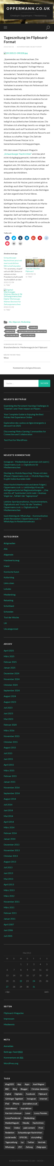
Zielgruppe (41, 1147)
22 (21, 981)
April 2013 (9, 884)
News (7, 1128)
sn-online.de (12, 335)
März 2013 (9, 890)
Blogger (24, 1089)
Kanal (23, 327)
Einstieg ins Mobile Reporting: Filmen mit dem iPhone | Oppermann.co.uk (25, 474)
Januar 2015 (9, 781)
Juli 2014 (8, 804)
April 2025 (9, 650)
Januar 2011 (9, 918)
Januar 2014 (9, 838)
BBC (7, 1089)
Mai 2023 (8, 719)
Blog (15, 1089)
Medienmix (9, 1024)
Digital (8, 1094)
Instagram (31, 1099)
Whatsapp (9, 1147)
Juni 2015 (8, 759)
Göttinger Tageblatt (14, 1099)
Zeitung (29, 1147)
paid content (29, 1128)
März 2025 (9, 656)
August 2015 (10, 747)
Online (17, 1128)
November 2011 (12, 901)
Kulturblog (9, 577)
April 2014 (9, 821)
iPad (7, 1104)
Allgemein (16, 322)
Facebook (30, 1094)
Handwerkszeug (11, 560)
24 (34, 981)
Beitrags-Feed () (13, 1051)
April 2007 (9, 924)
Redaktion (9, 1132)
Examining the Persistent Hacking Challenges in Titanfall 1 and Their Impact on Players (26, 407)
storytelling (36, 1137)
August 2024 (10, 696)
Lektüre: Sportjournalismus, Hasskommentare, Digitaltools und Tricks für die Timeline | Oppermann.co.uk (25, 504)
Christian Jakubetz (39, 1089)
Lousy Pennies (40, 1113)
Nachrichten (38, 1123)
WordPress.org (11, 1063)
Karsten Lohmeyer (13, 1113)
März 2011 (9, 907)
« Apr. (7, 992)
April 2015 (9, 764)
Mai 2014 (8, 816)
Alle (10, 322)
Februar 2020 (10, 724)
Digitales (18, 1094)
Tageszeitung (11, 1142)
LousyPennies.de (12, 1118)
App (19, 1084)
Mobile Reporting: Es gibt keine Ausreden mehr (26, 477)
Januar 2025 (9, 667)
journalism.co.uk (30, 1104)
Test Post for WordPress (15, 440)
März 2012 (9, 896)
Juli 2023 (8, 707)
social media (28, 335)
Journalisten (25, 1108)
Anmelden (8, 1046)
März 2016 (9, 730)
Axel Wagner (38, 1084)
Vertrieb (41, 1142)
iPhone (16, 1104)
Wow (12, 356)
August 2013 (10, 861)
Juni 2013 (8, 873)
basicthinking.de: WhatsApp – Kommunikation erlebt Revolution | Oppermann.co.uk (26, 517)
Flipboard (11, 327)
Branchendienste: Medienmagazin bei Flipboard (25, 346)
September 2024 (12, 690)
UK (5, 623)
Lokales (7, 589)
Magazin (10, 331)
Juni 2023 (8, 713)
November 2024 (12, 679)
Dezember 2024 (11, 673)
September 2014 (12, 793)
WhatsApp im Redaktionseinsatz (19, 521)
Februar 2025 (10, 662)
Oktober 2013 (11, 856)
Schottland (9, 606)
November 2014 (12, 787)
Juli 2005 (8, 936)
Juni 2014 (8, 810)
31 (34, 987)
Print (40, 1128)
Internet (43, 1099)
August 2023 (10, 702)
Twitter (30, 1142)
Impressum (9, 1018)
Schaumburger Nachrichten (32, 331)
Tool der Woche (11, 617)
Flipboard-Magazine (14, 1013)
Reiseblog (8, 600)
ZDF (20, 1147)
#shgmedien (9, 543)
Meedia (26, 1123)
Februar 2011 (10, 913)
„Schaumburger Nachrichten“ (18, 154)
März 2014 (9, 827)
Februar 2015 (10, 776)
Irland (6, 566)
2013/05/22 (9, 47)
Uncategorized (11, 629)
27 (7, 987)
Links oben (9, 583)
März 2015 (9, 770)
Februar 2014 (10, 833)
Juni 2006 (8, 930)
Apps (27, 1084)
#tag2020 (9, 1084)
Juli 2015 (8, 753)
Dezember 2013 (11, 844)
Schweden (8, 611)
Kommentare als (13, 1057)
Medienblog (25, 322)
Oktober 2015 (11, 742)
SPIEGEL (23, 1137)
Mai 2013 (8, 879)
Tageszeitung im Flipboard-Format (26, 39)
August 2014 (10, 798)
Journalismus (11, 1108)
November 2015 (12, 736)
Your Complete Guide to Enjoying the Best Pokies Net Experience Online (23, 415)
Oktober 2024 (11, 684)
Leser (27, 1113)
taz (22, 1142)
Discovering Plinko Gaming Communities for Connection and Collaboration (25, 433)
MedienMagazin (12, 1123)
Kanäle (33, 327)
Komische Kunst (11, 571)
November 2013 (12, 850)
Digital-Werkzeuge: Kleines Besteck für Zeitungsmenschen (12, 301)
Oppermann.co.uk (28, 8)
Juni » (46, 992)
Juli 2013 (8, 867)
